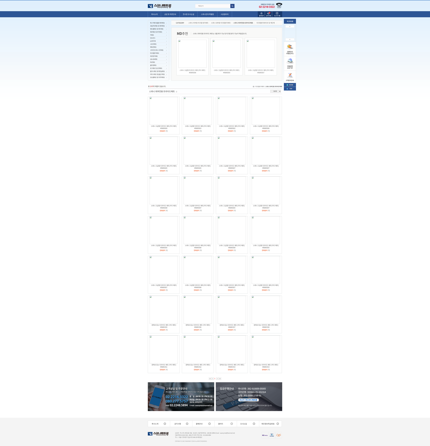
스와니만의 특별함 (207, 14)
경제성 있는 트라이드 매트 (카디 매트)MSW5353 (232, 366)
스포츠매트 (153, 44)
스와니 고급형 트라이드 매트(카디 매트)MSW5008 (192, 71)
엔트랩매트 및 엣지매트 (156, 29)
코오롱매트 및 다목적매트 (157, 77)
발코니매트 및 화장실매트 (157, 71)
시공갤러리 (225, 14)
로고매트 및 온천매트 (156, 68)
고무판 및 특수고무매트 (156, 50)
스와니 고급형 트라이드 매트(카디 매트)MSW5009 (164, 127)
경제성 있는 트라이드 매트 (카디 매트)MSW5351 (164, 366)
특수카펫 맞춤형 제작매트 (157, 23)
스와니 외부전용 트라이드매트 (243, 23)
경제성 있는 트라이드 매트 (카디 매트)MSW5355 (164, 326)
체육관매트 (153, 47)
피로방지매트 (154, 56)
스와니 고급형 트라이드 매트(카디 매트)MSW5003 (198, 127)
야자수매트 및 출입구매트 (157, 74)
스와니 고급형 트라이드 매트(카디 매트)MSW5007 (261, 71)
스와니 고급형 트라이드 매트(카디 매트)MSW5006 (266, 127)
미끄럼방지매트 (154, 53)
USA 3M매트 (153, 59)
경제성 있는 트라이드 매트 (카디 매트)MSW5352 (198, 366)
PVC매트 (152, 62)
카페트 (152, 35)
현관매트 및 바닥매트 (156, 32)
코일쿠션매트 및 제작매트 (157, 26)
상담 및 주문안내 (170, 14)
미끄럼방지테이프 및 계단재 (266, 23)
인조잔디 (152, 38)
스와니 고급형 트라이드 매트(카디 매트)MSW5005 (227, 71)
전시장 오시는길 (188, 14)
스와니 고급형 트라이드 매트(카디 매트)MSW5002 (232, 127)
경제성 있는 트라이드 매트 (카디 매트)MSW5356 (198, 326)
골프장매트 (153, 65)
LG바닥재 (153, 41)
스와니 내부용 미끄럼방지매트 (221, 23)
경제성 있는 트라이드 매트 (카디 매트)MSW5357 (232, 326)
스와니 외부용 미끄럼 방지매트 (198, 23)
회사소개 (154, 14)
